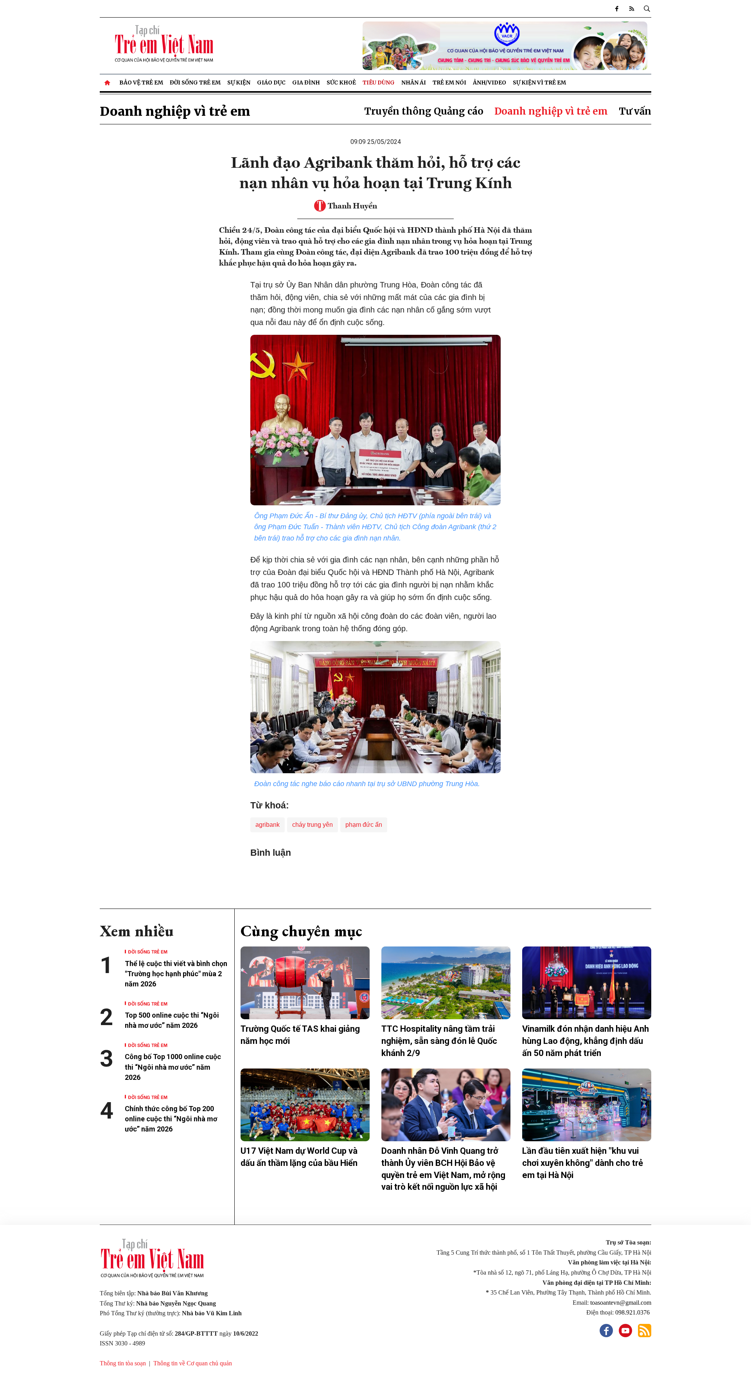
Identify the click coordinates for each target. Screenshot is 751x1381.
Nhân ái (413, 82)
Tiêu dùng (379, 82)
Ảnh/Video (489, 82)
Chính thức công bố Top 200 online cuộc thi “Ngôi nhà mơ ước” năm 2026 (171, 1118)
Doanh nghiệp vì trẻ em (175, 111)
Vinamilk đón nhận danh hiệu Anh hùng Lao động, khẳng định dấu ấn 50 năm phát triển (585, 1041)
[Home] (108, 82)
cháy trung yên (312, 824)
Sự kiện (238, 82)
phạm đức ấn (363, 824)
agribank (267, 824)
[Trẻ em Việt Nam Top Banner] (446, 46)
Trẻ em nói (449, 82)
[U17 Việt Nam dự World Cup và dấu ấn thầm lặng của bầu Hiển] (305, 1105)
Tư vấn (635, 111)
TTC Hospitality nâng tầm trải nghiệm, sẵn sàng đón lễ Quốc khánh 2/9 (439, 1041)
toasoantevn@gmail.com (620, 1302)
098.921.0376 (633, 1312)
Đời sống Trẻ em (195, 82)
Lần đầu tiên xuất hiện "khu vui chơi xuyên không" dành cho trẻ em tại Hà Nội (582, 1163)
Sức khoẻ (341, 82)
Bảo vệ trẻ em (141, 82)
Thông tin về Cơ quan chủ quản (192, 1363)
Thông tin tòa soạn (123, 1363)
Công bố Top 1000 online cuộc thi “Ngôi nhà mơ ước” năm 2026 (173, 1066)
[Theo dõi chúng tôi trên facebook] (617, 8)
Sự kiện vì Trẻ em (539, 82)
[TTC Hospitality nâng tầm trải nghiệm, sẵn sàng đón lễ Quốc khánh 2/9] (445, 982)
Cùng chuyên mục (301, 931)
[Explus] (375, 875)
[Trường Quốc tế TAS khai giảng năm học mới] (305, 982)
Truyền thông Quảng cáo (423, 111)
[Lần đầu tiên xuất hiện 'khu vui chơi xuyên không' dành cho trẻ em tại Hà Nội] (586, 1105)
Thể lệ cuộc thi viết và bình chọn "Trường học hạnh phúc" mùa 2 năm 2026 (176, 973)
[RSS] (631, 8)
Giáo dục (271, 82)
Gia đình (306, 82)
